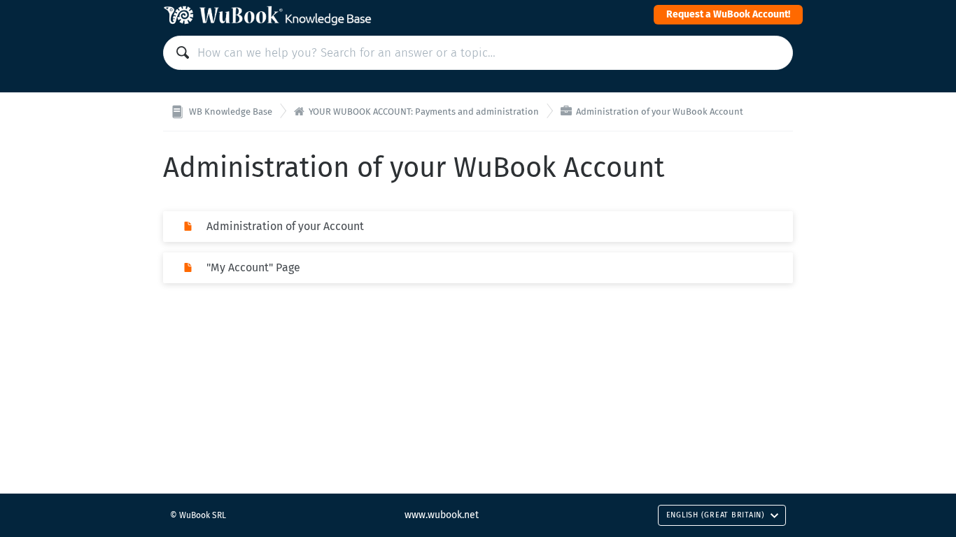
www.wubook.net (442, 515)
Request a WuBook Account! (728, 14)
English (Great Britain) (715, 515)
